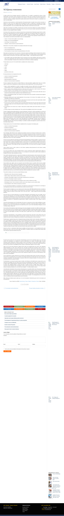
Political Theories (43, 4)
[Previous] (49, 15)
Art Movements (57, 4)
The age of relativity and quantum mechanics (36, 288)
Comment (5, 335)
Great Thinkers (24, 510)
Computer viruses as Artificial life (10, 322)
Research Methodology (56, 473)
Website (33, 344)
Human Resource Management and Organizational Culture (55, 173)
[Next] (60, 15)
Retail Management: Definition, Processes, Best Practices (55, 323)
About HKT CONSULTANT (8, 508)
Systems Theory (6, 8)
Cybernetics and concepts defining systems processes (14, 318)
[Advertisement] (25, 297)
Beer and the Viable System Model (10, 313)
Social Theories (36, 4)
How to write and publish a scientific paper (56, 478)
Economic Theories (30, 4)
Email (19, 344)
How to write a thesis (56, 481)
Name (5, 344)
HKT (11, 12)
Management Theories (21, 4)
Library (23, 511)
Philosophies (48, 4)
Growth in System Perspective (10, 324)
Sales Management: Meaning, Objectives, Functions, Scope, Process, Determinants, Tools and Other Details (56, 249)
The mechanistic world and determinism (11, 288)
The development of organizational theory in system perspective (16, 320)
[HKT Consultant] (10, 4)
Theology (53, 4)
